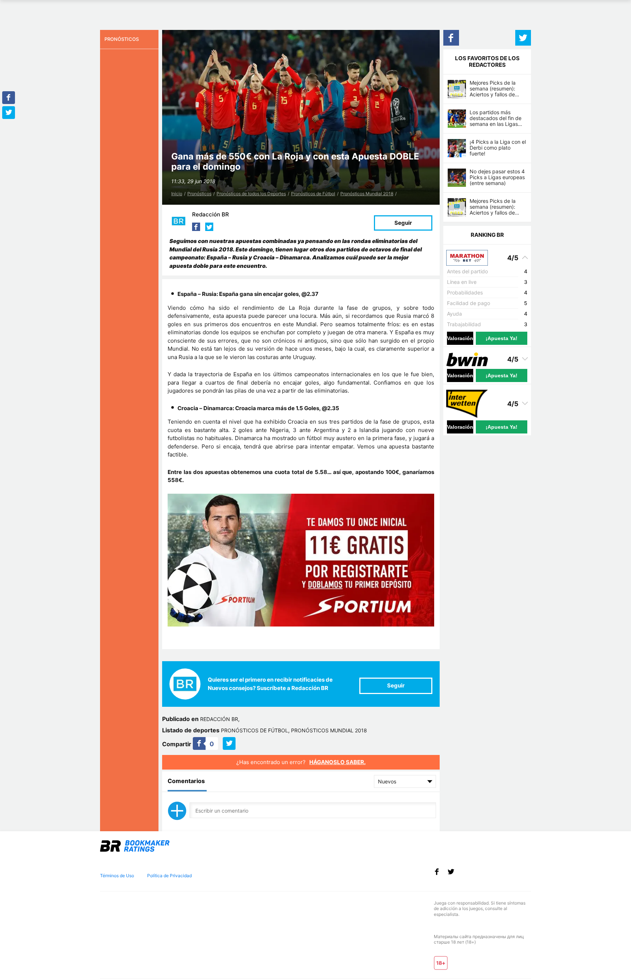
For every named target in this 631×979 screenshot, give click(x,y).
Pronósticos (199, 193)
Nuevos (387, 781)
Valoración (460, 338)
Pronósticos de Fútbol (313, 193)
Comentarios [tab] (186, 781)
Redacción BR (210, 214)
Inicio (176, 193)
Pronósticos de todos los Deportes (251, 193)
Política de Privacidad (169, 875)
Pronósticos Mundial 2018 (366, 193)
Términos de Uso (117, 875)
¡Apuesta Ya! (501, 338)
